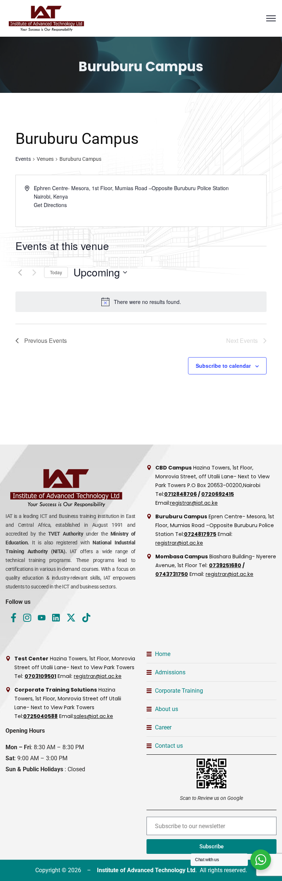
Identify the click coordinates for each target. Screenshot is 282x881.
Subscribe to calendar (223, 365)
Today (56, 272)
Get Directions (50, 205)
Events (23, 159)
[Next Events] (34, 272)
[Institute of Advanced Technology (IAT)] (48, 18)
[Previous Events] (19, 272)
